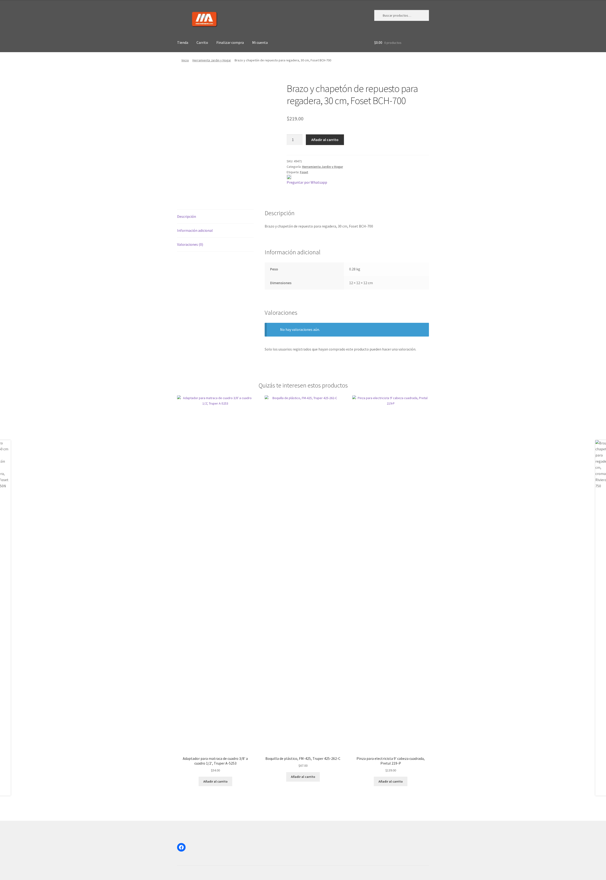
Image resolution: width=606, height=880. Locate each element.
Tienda (182, 42)
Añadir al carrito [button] (215, 781)
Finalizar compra (230, 42)
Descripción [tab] (186, 216)
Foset (304, 172)
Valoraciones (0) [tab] (190, 244)
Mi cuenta (260, 42)
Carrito (202, 42)
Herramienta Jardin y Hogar (211, 60)
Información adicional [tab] (195, 230)
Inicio (185, 60)
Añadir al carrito (325, 139)
